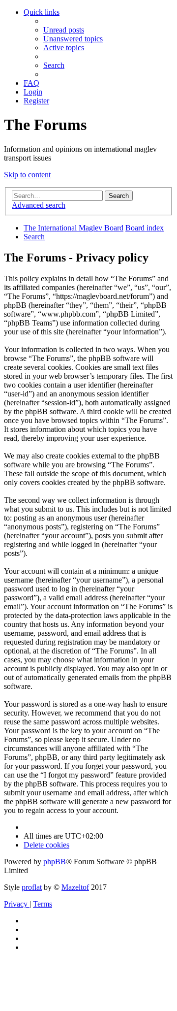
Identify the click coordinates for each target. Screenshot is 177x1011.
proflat (32, 887)
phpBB (54, 861)
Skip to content (27, 174)
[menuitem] (63, 30)
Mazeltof (75, 887)
